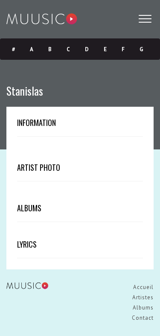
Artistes (143, 297)
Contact (143, 317)
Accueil (143, 287)
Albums (143, 307)
